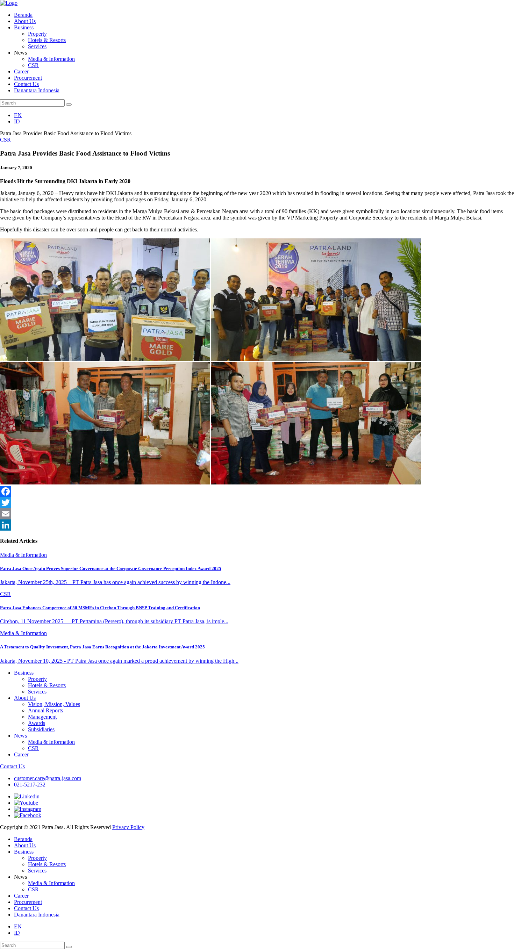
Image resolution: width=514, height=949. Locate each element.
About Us (25, 21)
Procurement (28, 78)
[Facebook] (257, 491)
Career (21, 71)
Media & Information (51, 59)
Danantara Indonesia (36, 90)
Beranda (23, 15)
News (20, 736)
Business (24, 27)
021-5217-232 (29, 785)
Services (37, 46)
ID (17, 121)
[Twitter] (257, 502)
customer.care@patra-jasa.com (47, 778)
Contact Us (26, 84)
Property (37, 34)
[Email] (257, 513)
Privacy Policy (128, 827)
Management (42, 717)
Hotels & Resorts (47, 40)
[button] (69, 104)
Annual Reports (45, 710)
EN (18, 115)
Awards (36, 723)
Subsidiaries (41, 729)
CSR (33, 65)
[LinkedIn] (257, 525)
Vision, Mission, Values (54, 704)
